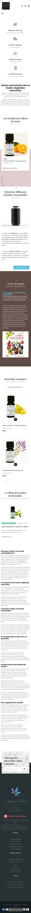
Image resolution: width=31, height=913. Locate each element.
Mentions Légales (15, 869)
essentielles (17, 243)
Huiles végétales (15, 841)
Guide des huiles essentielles (15, 882)
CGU (15, 864)
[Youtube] (17, 810)
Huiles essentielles (15, 839)
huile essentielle (15, 235)
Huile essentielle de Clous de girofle (14, 161)
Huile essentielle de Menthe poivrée (13, 470)
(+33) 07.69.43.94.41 (17, 816)
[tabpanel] (15, 434)
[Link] (21, 810)
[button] (21, 267)
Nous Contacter (15, 872)
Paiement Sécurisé (15, 862)
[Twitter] (13, 810)
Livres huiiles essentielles (15, 846)
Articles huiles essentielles (8, 523)
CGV (15, 867)
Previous (5, 434)
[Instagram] (9, 810)
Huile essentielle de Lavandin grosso (13, 425)
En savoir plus (6, 536)
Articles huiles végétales (15, 887)
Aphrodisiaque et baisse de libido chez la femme (15, 527)
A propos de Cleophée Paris (15, 859)
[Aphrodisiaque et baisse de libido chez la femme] (15, 512)
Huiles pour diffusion (15, 844)
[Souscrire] (24, 769)
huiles (12, 243)
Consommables (15, 849)
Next (26, 434)
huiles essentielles (15, 251)
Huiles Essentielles (7, 163)
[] (15, 419)
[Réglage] (25, 6)
